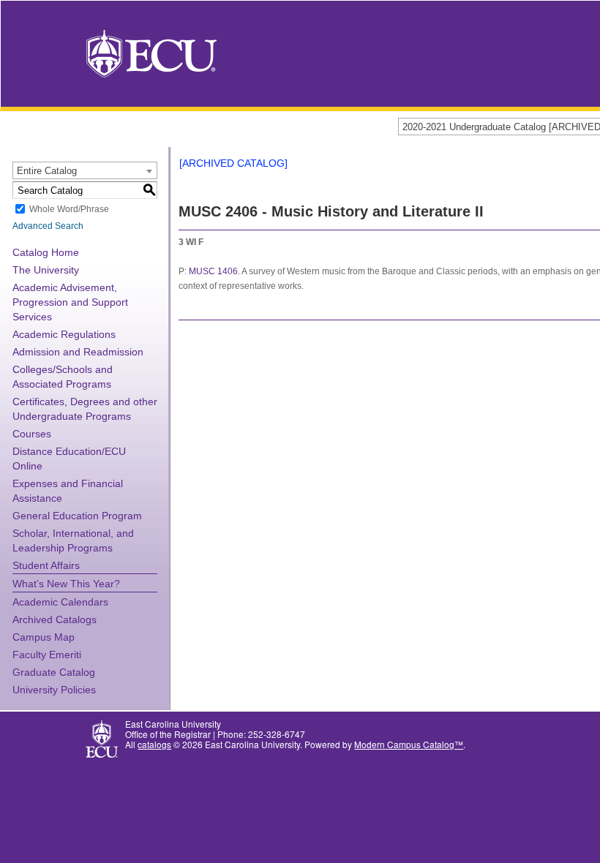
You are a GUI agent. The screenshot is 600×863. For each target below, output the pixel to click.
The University (45, 270)
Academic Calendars (60, 602)
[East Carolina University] (151, 52)
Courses (31, 434)
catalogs (154, 744)
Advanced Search (47, 226)
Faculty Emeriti (46, 654)
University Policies (54, 690)
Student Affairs (46, 565)
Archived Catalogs (54, 619)
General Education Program (77, 515)
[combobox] (84, 170)
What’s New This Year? (66, 583)
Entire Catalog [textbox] (47, 170)
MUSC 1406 (213, 271)
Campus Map (43, 637)
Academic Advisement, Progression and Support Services (70, 302)
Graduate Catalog (53, 672)
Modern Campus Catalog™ (408, 744)
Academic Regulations (64, 334)
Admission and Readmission (77, 352)
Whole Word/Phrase (69, 209)
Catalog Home (45, 252)
